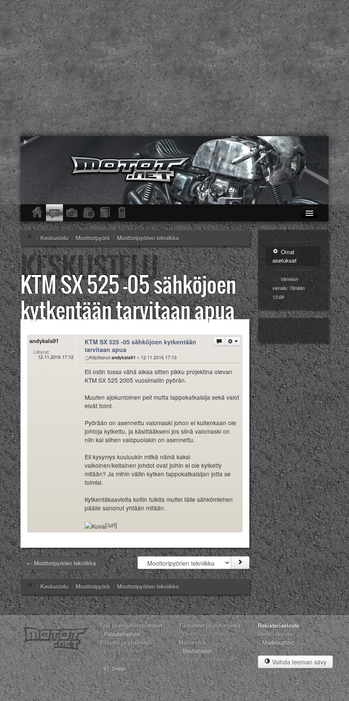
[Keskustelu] (54, 212)
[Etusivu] (37, 212)
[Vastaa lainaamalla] (219, 341)
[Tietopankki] (105, 212)
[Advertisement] (174, 68)
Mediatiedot (197, 651)
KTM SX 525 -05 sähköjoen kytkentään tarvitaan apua (128, 297)
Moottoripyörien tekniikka (148, 586)
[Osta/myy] (88, 212)
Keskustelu (54, 586)
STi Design (115, 668)
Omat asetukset (284, 256)
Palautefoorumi (122, 634)
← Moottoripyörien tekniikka (61, 563)
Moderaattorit (278, 642)
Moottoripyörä (92, 586)
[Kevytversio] (122, 212)
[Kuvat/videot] (71, 212)
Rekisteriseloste (279, 625)
